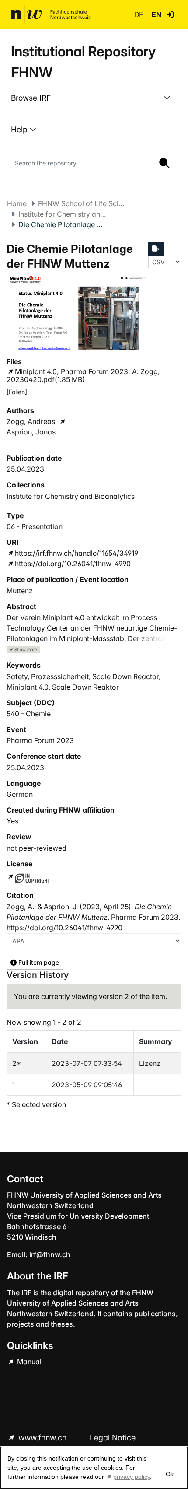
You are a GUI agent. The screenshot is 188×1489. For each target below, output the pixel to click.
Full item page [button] (38, 962)
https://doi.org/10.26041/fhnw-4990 (73, 563)
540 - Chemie (29, 713)
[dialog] (94, 1468)
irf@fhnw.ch (49, 1254)
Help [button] (20, 129)
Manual (28, 1361)
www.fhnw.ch (42, 1437)
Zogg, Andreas (31, 421)
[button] (170, 14)
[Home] (51, 14)
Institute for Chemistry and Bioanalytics (62, 214)
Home (17, 203)
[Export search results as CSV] (156, 249)
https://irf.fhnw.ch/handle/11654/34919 (76, 553)
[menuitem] (94, 98)
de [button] (139, 14)
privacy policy (131, 1476)
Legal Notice (113, 1437)
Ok (170, 1474)
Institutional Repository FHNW (83, 62)
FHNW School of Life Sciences (81, 203)
